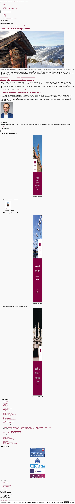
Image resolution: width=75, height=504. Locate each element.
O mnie (4, 4)
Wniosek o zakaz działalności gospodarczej (15, 29)
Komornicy (5, 407)
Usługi (4, 6)
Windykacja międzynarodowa (9, 419)
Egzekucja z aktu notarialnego (14, 432)
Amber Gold (5, 401)
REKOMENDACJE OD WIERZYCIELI (10, 8)
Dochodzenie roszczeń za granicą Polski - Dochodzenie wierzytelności (18, 427)
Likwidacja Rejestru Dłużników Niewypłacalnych (17, 80)
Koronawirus (5, 409)
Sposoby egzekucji (7, 415)
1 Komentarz (31, 26)
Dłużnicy (18, 89)
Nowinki (17, 26)
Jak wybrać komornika (16, 431)
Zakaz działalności (24, 26)
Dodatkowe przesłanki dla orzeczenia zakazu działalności (20, 93)
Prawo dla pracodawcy (8, 438)
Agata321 (5, 432)
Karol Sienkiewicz (4, 26)
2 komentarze (32, 77)
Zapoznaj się (71, 502)
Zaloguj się (5, 482)
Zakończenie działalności (8, 439)
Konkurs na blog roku (7, 408)
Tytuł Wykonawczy (7, 418)
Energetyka (5, 405)
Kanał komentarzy (7, 485)
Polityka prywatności (5, 500)
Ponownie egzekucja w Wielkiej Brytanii (42, 427)
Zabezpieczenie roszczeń (8, 421)
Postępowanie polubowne (8, 413)
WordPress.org (6, 486)
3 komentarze (32, 89)
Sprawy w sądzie (6, 417)
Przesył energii (6, 441)
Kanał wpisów (6, 483)
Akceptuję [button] (66, 502)
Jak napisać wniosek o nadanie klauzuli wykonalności (27, 428)
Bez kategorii (5, 403)
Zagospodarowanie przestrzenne (10, 443)
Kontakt (4, 7)
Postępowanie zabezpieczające (9, 414)
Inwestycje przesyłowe (8, 442)
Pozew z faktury (6, 437)
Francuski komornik (10, 429)
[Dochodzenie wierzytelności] (14, 1)
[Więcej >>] (2, 126)
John (4, 429)
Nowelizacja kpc (6, 410)
